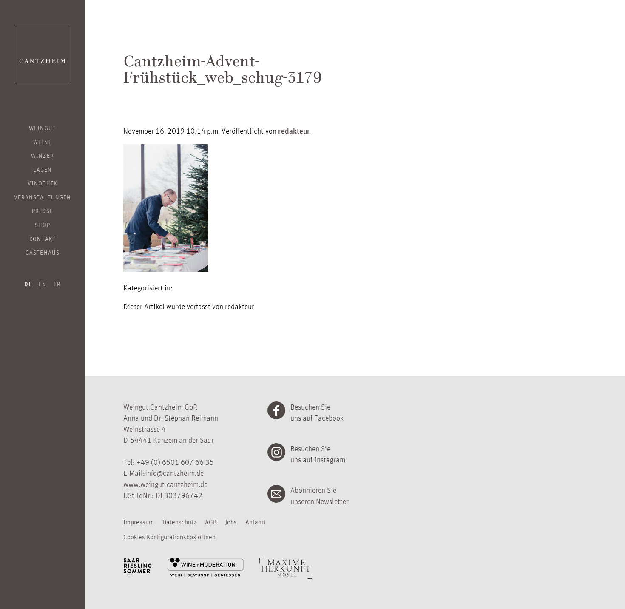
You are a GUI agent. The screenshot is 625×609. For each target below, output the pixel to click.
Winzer (42, 155)
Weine (42, 141)
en (42, 283)
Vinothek (42, 183)
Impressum (138, 522)
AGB (211, 522)
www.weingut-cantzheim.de (165, 484)
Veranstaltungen (42, 197)
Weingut (42, 127)
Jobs (231, 522)
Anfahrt (255, 522)
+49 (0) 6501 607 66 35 (175, 462)
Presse (42, 210)
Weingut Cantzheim (42, 54)
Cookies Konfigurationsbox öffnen (169, 536)
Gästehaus (42, 252)
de (28, 284)
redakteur (294, 130)
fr (57, 283)
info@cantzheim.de (174, 473)
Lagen (42, 169)
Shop (42, 224)
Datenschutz (179, 522)
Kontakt (42, 238)
